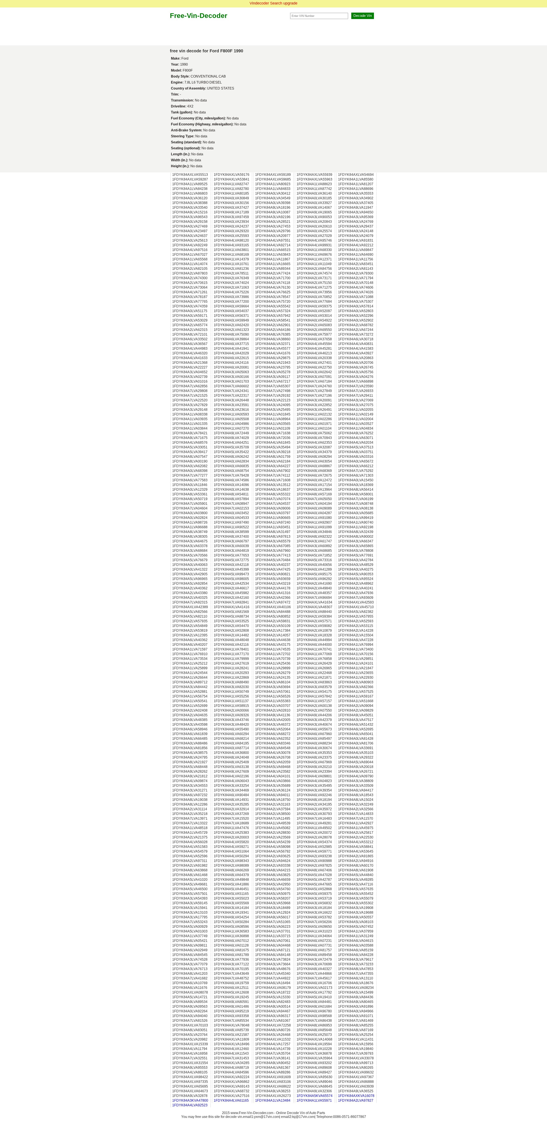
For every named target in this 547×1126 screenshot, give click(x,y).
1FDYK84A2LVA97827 (355, 1100)
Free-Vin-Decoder (198, 15)
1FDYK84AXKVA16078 (356, 1096)
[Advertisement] (273, 32)
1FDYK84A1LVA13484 (272, 1100)
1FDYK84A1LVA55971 (314, 1100)
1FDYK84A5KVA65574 (314, 1096)
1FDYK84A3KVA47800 (190, 1100)
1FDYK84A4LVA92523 (189, 1105)
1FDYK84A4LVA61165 (231, 1100)
